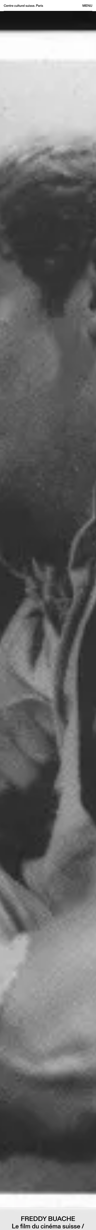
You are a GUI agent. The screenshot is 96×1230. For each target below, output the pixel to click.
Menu (87, 5)
